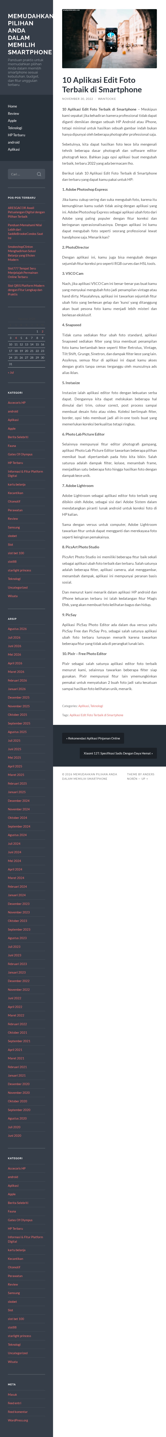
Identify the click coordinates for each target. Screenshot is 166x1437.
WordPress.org (18, 1420)
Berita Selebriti (18, 437)
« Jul (11, 372)
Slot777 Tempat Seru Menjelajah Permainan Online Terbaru (23, 272)
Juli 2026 (14, 637)
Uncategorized (18, 587)
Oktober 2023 (17, 920)
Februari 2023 (17, 964)
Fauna (12, 445)
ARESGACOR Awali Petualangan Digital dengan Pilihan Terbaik (26, 212)
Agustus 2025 (17, 732)
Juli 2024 (14, 843)
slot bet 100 (16, 553)
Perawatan (15, 510)
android (14, 142)
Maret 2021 (16, 1058)
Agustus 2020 (17, 1118)
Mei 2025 (14, 757)
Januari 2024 (17, 895)
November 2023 (19, 912)
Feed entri (14, 1403)
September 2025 (19, 723)
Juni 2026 (14, 646)
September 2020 (19, 1110)
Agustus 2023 (17, 938)
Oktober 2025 (17, 714)
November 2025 (19, 706)
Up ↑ (145, 778)
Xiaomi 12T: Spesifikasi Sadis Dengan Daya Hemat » (118, 753)
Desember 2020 (19, 1084)
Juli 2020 (14, 1127)
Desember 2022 (19, 981)
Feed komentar (18, 1412)
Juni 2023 (14, 955)
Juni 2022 (14, 998)
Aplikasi (14, 149)
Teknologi (15, 128)
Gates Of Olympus (20, 454)
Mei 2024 (14, 861)
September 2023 (19, 929)
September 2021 (19, 1041)
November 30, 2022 (77, 98)
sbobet (12, 536)
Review (13, 113)
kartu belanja (17, 484)
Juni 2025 (14, 749)
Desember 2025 (19, 697)
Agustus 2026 (17, 629)
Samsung (14, 527)
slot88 (12, 561)
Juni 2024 (14, 852)
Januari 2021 (17, 1075)
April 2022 (15, 1007)
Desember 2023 (19, 903)
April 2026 (15, 663)
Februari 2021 (17, 1067)
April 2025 (15, 766)
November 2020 (19, 1092)
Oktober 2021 (17, 1032)
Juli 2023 (14, 946)
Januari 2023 (17, 972)
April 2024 (15, 869)
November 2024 (19, 809)
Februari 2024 (17, 886)
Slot (10, 544)
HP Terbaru (16, 135)
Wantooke (107, 98)
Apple (12, 120)
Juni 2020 (14, 1135)
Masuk (12, 1394)
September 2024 (19, 826)
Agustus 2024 (17, 835)
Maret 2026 (16, 671)
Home (12, 106)
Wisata (13, 596)
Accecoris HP (17, 402)
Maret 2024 (16, 878)
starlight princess (19, 570)
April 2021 (15, 1049)
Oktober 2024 (17, 817)
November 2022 (19, 989)
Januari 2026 (17, 689)
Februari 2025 (17, 783)
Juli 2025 (14, 740)
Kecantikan (15, 493)
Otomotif (14, 501)
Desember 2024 (19, 800)
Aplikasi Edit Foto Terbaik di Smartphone (96, 715)
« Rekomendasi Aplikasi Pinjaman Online (93, 738)
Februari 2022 (17, 1024)
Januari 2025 (17, 792)
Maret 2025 (16, 775)
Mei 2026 (14, 654)
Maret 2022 (16, 1015)
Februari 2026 (17, 680)
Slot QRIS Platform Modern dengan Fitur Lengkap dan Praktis (26, 290)
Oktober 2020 (17, 1101)
